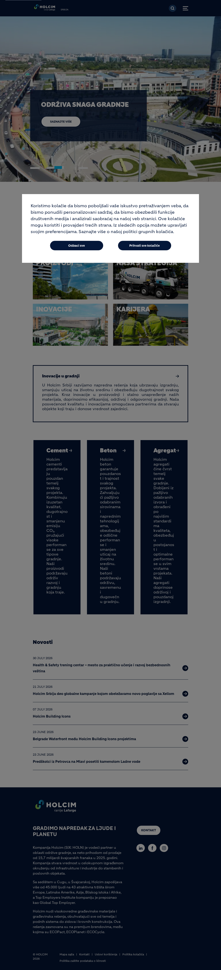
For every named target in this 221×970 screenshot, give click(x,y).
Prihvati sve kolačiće (144, 246)
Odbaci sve (76, 246)
